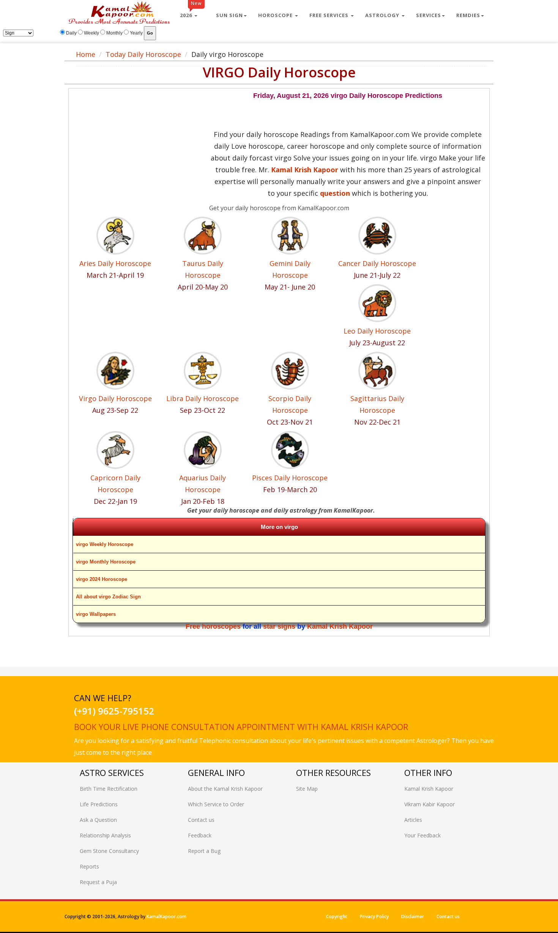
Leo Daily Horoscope (377, 330)
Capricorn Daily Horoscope (115, 483)
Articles (413, 819)
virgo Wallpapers (96, 614)
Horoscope (276, 15)
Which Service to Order (216, 804)
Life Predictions (99, 804)
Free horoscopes (213, 626)
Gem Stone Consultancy (109, 850)
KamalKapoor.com (166, 916)
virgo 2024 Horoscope (101, 579)
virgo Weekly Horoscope (104, 544)
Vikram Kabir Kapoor (429, 804)
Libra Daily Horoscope (202, 398)
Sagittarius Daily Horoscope (377, 404)
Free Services (329, 15)
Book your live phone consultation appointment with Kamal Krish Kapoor (241, 726)
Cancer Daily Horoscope (377, 263)
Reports (89, 866)
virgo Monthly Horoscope (106, 562)
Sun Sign (229, 15)
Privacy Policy (374, 916)
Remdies (468, 15)
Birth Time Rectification (108, 788)
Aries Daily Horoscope (115, 263)
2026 (191, 12)
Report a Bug (204, 850)
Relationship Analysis (105, 835)
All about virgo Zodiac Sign (108, 596)
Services (428, 15)
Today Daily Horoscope (143, 54)
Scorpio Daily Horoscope (289, 404)
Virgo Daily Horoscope (115, 398)
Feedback (199, 835)
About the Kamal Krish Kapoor (225, 788)
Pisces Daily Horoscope (290, 477)
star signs (279, 626)
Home (85, 54)
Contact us (201, 819)
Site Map (307, 788)
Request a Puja (98, 882)
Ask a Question (98, 819)
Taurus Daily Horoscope (202, 269)
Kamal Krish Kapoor (340, 626)
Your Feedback (422, 835)
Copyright (336, 916)
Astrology (383, 15)
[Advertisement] (141, 145)
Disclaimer (412, 916)
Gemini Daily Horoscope (290, 269)
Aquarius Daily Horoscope (202, 483)
